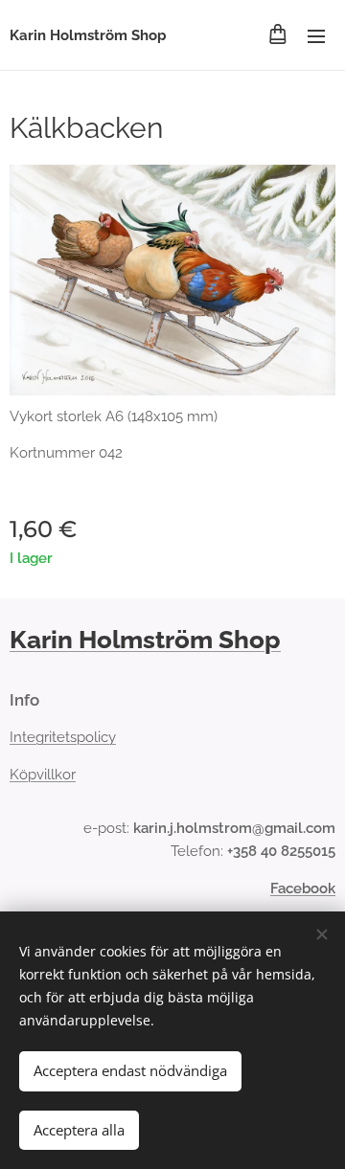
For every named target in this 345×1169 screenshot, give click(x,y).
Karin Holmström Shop (145, 639)
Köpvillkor (43, 774)
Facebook (302, 888)
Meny (316, 35)
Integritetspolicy (63, 737)
